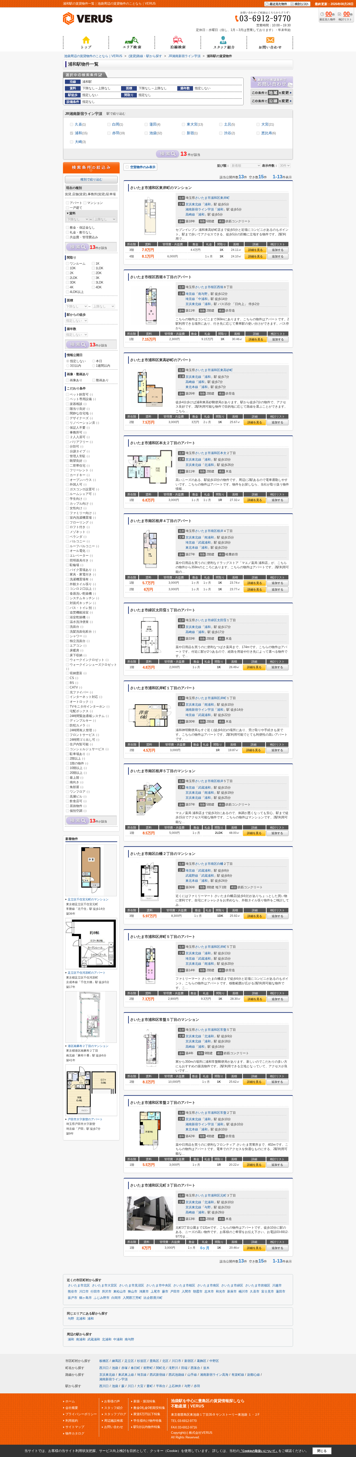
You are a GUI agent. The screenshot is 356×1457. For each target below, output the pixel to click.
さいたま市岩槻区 (257, 1285)
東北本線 (192, 387)
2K (72, 273)
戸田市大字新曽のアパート (85, 1119)
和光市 (220, 1291)
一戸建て (76, 207)
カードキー (80, 475)
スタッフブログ (115, 1414)
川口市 (84, 1291)
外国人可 (78, 484)
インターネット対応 (86, 697)
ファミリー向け (83, 513)
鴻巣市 (144, 1291)
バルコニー (80, 541)
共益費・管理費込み (84, 237)
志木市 (209, 1291)
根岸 (220, 531)
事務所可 (78, 432)
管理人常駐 (80, 456)
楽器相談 (78, 404)
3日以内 (75, 365)
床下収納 (78, 655)
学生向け (78, 499)
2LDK (73, 278)
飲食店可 (78, 801)
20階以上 (78, 773)
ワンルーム (77, 263)
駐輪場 (76, 565)
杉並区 (142, 1361)
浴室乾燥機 (80, 617)
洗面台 (76, 626)
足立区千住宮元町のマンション (88, 899)
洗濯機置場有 (81, 579)
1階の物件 (79, 763)
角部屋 (76, 787)
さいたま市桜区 (206, 287)
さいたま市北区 (79, 1285)
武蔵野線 (192, 875)
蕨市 (165, 1291)
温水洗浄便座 (81, 622)
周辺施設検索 (113, 1420)
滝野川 (173, 1368)
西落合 (195, 1368)
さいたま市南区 (206, 531)
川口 (131, 1386)
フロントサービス (84, 735)
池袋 (155, 133)
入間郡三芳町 (132, 1298)
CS (74, 678)
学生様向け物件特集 (147, 1420)
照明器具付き (81, 560)
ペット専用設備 (83, 399)
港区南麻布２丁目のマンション (88, 1046)
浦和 (81, 133)
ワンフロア (80, 791)
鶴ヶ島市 (85, 1298)
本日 (99, 361)
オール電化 (80, 551)
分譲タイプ (80, 451)
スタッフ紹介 (113, 1408)
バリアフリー (81, 442)
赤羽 (118, 133)
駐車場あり (80, 754)
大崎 (80, 142)
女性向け (78, 508)
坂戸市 (72, 1298)
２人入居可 (80, 437)
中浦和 (203, 299)
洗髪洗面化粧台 (83, 631)
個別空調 (78, 811)
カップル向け (81, 503)
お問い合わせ (113, 1427)
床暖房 (76, 650)
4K (72, 287)
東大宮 (195, 124)
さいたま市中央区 (158, 1285)
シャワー (78, 636)
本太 (223, 453)
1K (98, 263)
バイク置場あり (83, 570)
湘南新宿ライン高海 (214, 1374)
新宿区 (189, 1361)
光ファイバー (81, 692)
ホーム (70, 1401)
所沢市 (106, 1291)
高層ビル (78, 796)
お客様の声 (112, 1401)
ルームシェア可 (83, 494)
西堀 (220, 287)
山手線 (192, 1374)
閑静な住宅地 (81, 413)
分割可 (76, 446)
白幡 (220, 864)
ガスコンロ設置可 (84, 489)
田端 (184, 1368)
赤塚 (124, 1368)
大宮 (267, 124)
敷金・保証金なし (82, 227)
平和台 (160, 1386)
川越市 (277, 1285)
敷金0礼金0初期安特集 (149, 1408)
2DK (99, 273)
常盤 (223, 1029)
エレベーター (81, 555)
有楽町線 (238, 1374)
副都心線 (253, 1374)
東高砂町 (226, 370)
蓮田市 (280, 1291)
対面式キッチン (83, 603)
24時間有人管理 (83, 730)
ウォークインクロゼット (89, 660)
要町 (150, 1386)
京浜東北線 (193, 204)
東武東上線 (126, 1374)
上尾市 (155, 1291)
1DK (73, 268)
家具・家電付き (83, 574)
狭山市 (132, 1291)
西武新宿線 (157, 1374)
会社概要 (71, 1408)
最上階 (76, 777)
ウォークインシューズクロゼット (91, 667)
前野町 (148, 1368)
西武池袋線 (176, 1374)
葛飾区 (201, 1361)
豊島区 (154, 1361)
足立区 (129, 1361)
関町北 (160, 1368)
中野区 (214, 1361)
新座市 (232, 1291)
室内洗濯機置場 (83, 517)
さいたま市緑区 (206, 620)
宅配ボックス (81, 711)
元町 (223, 1195)
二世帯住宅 (80, 465)
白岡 (117, 124)
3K (98, 278)
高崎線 (190, 214)
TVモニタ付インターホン (89, 706)
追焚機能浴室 (81, 612)
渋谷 (229, 133)
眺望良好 (78, 461)
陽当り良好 (80, 409)
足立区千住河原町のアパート (87, 972)
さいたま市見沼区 (131, 1285)
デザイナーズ (81, 418)
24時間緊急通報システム (89, 716)
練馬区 (116, 1361)
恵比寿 (268, 133)
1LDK (99, 268)
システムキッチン (84, 598)
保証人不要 (80, 427)
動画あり (102, 380)
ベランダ (78, 536)
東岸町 (225, 198)
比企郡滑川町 (153, 1298)
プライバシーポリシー (81, 1414)
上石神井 (175, 1386)
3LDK (99, 282)
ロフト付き (80, 527)
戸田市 (175, 1291)
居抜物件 (78, 806)
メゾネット (80, 532)
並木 (206, 1368)
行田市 (95, 1291)
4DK (99, 287)
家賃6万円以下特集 (146, 1414)
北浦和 (209, 465)
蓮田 (154, 124)
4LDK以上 (77, 292)
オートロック (81, 701)
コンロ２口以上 (83, 588)
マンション (95, 203)
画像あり (76, 380)
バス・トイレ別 (83, 608)
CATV (76, 687)
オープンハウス (83, 480)
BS (74, 683)
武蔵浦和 (204, 542)
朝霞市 (197, 1291)
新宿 (192, 133)
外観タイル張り (83, 584)
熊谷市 (72, 1291)
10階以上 (78, 768)
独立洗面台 (80, 641)
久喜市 (254, 1291)
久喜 (80, 124)
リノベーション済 (84, 423)
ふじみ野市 (101, 1298)
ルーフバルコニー (84, 546)
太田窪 (221, 620)
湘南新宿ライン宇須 (200, 209)
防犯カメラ (80, 725)
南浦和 (209, 537)
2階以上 (77, 758)
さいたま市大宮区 (104, 1285)
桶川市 (243, 1291)
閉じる (322, 1450)
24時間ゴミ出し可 (84, 739)
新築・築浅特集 (144, 1401)
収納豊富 (78, 673)
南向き (76, 782)
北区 (165, 1361)
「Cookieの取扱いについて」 (259, 1451)
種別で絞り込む (91, 179)
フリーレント (81, 470)
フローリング (81, 522)
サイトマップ (74, 1427)
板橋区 (104, 1361)
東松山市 (119, 1291)
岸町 (223, 698)
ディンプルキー (83, 720)
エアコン (78, 645)
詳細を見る (255, 250)
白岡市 (116, 1298)
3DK (73, 282)
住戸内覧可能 (81, 744)
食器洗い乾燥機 (83, 593)
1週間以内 (103, 365)
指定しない (78, 361)
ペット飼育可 (81, 394)
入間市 (186, 1291)
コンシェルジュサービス (89, 749)
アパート (76, 203)
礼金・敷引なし (81, 232)
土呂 (229, 124)
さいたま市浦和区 (207, 198)
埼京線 (190, 294)
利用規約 (71, 1420)
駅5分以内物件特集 (146, 1427)
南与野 (203, 294)
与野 (207, 1207)
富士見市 (267, 1291)
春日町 (135, 1368)
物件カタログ (74, 1433)
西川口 (104, 1368)
